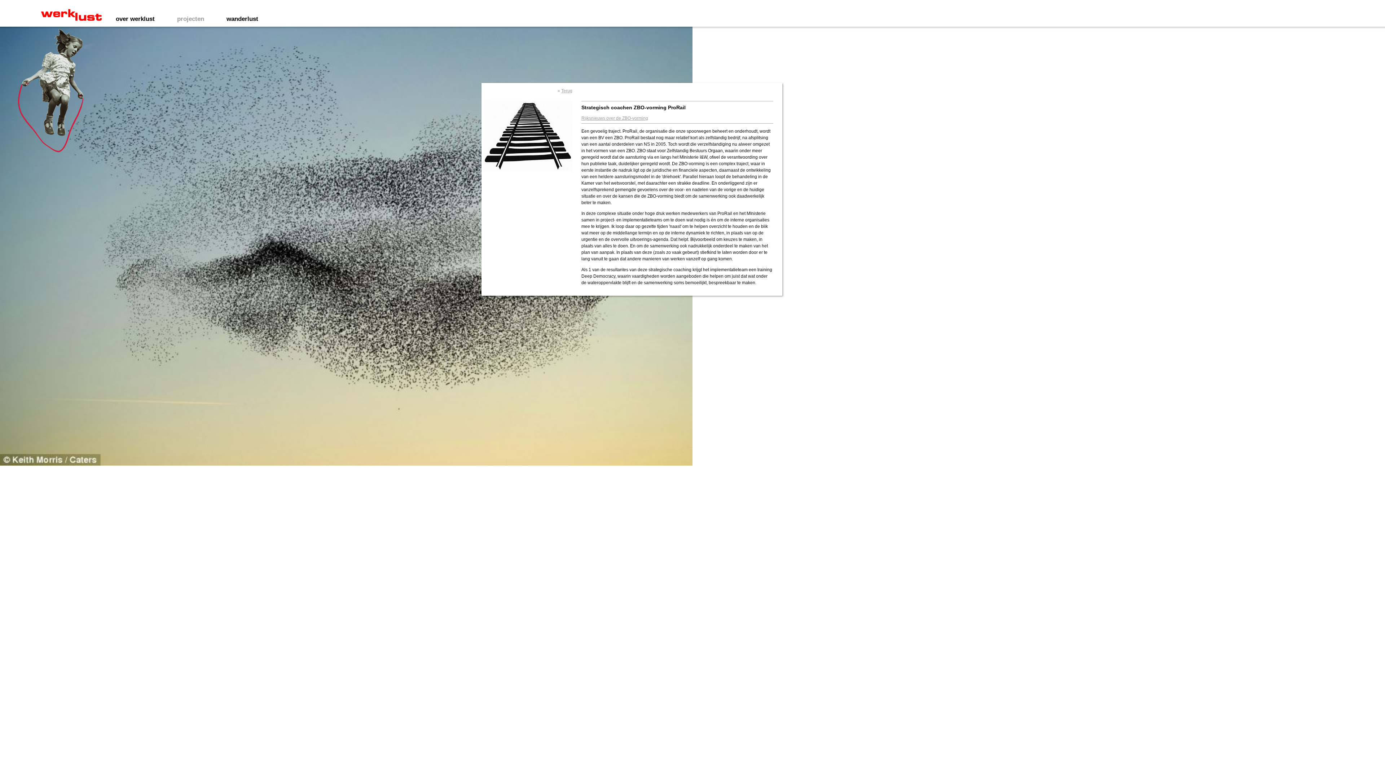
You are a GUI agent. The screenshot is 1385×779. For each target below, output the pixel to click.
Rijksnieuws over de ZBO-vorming (614, 118)
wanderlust (242, 19)
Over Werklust (135, 19)
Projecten (190, 19)
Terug (566, 90)
